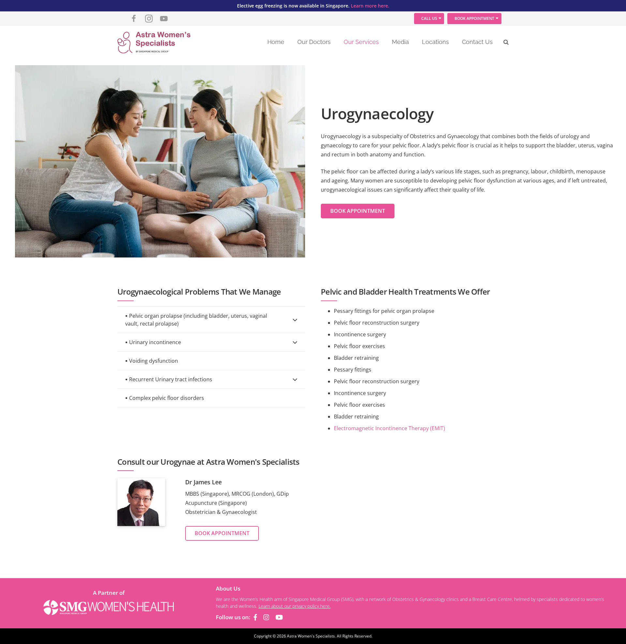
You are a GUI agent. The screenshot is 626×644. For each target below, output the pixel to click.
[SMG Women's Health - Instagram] (266, 617)
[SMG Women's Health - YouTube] (279, 617)
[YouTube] (163, 18)
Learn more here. (370, 6)
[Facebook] (134, 18)
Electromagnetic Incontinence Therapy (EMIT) (389, 428)
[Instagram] (149, 18)
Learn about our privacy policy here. (295, 606)
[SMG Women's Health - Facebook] (255, 617)
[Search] (506, 42)
